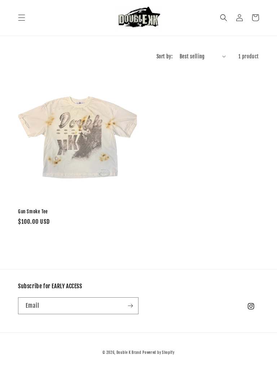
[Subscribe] (130, 305)
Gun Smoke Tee (33, 211)
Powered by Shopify (158, 352)
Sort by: (164, 56)
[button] (22, 18)
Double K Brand (128, 352)
